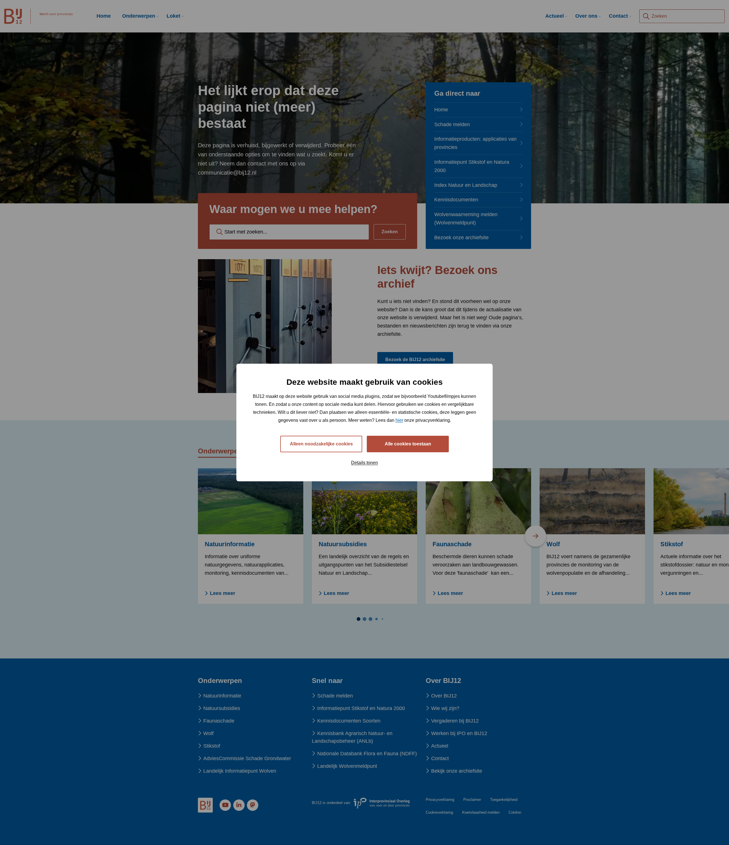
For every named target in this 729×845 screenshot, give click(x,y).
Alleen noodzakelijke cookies (321, 443)
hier (399, 420)
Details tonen (364, 462)
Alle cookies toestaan (408, 443)
